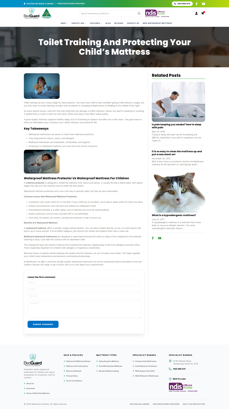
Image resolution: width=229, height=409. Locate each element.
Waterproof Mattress (47, 223)
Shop (63, 23)
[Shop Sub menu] (67, 23)
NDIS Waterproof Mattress (157, 23)
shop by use (78, 23)
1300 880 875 (183, 4)
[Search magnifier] (138, 13)
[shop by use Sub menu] (85, 23)
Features (95, 23)
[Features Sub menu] (101, 23)
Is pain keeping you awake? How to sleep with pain (176, 126)
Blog (108, 23)
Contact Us (133, 23)
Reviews (118, 23)
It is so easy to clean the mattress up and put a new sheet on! (177, 153)
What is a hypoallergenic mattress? (174, 215)
